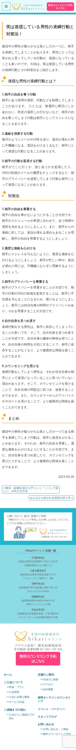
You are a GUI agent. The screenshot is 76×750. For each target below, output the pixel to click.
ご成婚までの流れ (15, 709)
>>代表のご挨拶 (49, 679)
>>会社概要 (46, 689)
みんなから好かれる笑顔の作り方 (50, 498)
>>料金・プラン (15, 687)
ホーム (8, 674)
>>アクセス (46, 684)
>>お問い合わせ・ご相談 (54, 729)
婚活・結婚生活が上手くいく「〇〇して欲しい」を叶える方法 (30, 489)
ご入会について (13, 682)
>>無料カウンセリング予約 (55, 734)
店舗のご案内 (46, 674)
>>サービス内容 (15, 702)
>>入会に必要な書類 (17, 697)
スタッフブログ (47, 716)
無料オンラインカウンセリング (54, 699)
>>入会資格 (12, 692)
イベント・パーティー (51, 709)
